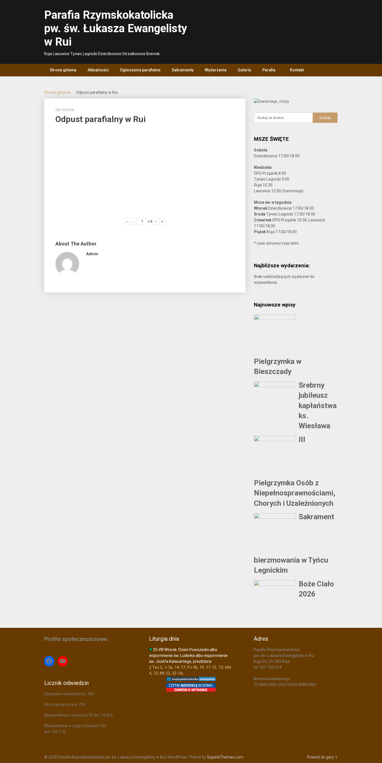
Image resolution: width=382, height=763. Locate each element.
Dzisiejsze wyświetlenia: (66, 694)
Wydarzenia (216, 70)
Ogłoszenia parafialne (140, 70)
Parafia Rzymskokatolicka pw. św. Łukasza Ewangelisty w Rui (115, 28)
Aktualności (98, 70)
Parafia (268, 70)
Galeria (244, 70)
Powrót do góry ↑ (322, 757)
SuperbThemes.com (225, 757)
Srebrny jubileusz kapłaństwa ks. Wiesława (318, 405)
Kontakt (297, 70)
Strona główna (63, 70)
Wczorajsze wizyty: (61, 704)
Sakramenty (183, 70)
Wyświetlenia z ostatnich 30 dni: (72, 715)
